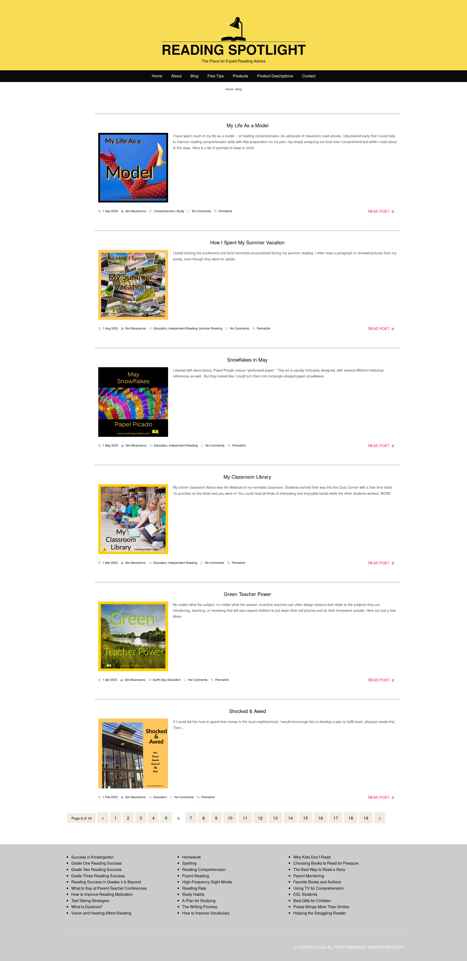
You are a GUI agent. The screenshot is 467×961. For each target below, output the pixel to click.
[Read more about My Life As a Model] (133, 167)
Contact (308, 76)
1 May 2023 (110, 445)
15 (305, 818)
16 (320, 818)
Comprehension (164, 211)
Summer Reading (210, 328)
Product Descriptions (275, 76)
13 (275, 818)
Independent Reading (183, 328)
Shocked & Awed (247, 710)
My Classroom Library (247, 476)
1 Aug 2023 (110, 328)
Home (157, 76)
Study (180, 211)
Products (240, 76)
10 (230, 818)
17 (335, 818)
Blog (194, 76)
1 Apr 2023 (110, 679)
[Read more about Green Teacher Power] (133, 636)
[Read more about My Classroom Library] (133, 519)
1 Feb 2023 (110, 797)
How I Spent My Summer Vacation (247, 242)
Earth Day (159, 679)
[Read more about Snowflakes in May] (133, 402)
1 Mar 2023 (110, 562)
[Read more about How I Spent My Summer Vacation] (133, 285)
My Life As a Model (247, 125)
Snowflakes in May (247, 359)
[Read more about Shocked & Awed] (133, 753)
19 (365, 818)
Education (160, 328)
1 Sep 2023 (110, 211)
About (176, 76)
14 (290, 818)
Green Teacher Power (247, 593)
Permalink (225, 211)
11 (245, 818)
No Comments (201, 211)
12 (260, 818)
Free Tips (215, 76)
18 (350, 818)
